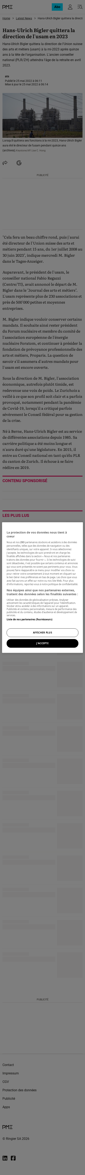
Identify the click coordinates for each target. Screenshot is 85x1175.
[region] (42, 587)
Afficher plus (42, 632)
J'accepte (42, 643)
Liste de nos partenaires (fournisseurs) (29, 619)
